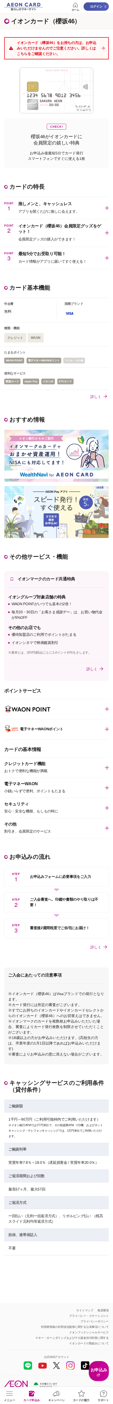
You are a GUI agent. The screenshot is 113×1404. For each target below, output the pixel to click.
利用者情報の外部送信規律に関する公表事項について (75, 1326)
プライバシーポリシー (94, 1321)
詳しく (95, 396)
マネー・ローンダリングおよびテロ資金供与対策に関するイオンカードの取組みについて (72, 1340)
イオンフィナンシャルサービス (89, 1332)
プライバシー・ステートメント (89, 1315)
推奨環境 (103, 1310)
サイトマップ (84, 1310)
